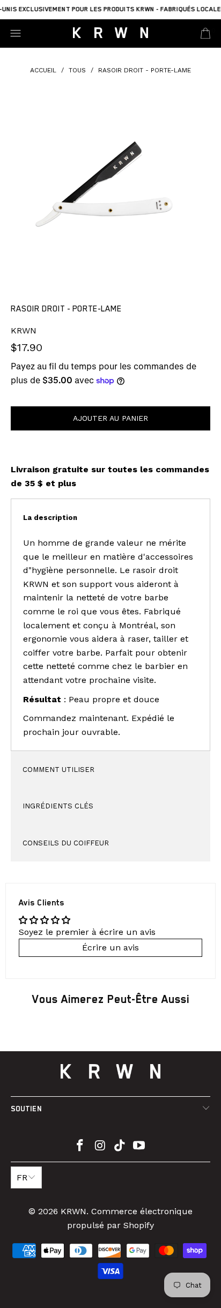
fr (22, 1177)
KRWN (23, 330)
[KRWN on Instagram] (100, 1146)
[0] (205, 33)
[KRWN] (110, 33)
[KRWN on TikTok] (120, 1146)
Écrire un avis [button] (110, 947)
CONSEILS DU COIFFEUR (66, 843)
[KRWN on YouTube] (139, 1146)
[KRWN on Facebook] (80, 1146)
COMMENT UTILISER (58, 770)
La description (50, 518)
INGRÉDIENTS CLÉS (58, 806)
